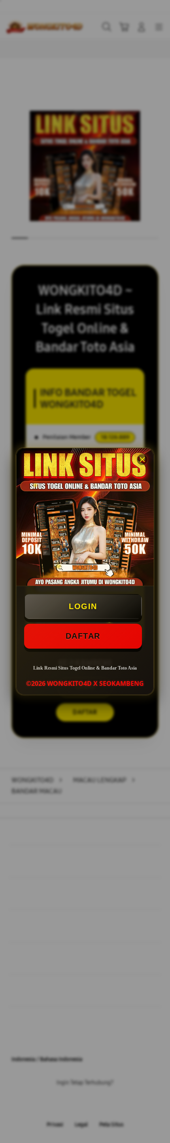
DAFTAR (83, 636)
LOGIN (83, 606)
